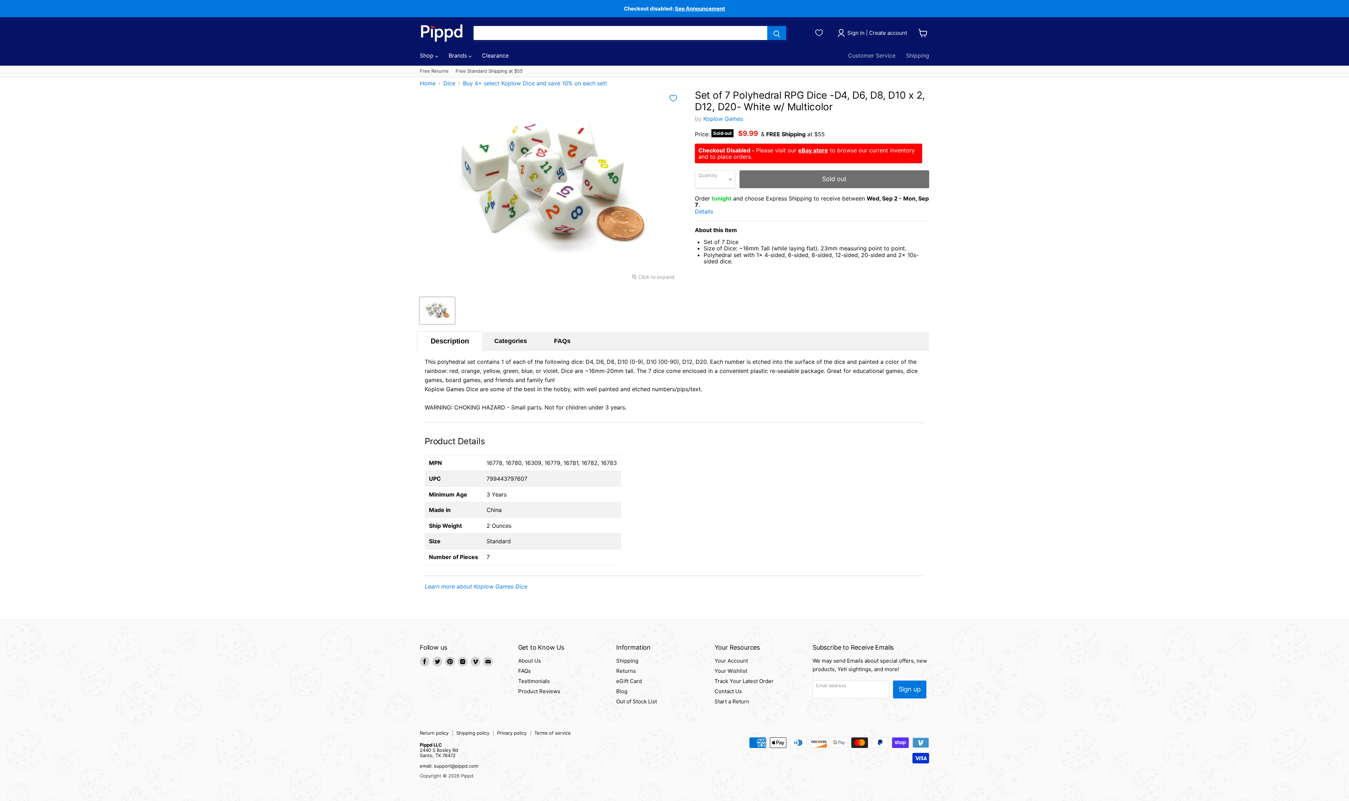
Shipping (917, 55)
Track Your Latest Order (744, 681)
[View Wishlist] (820, 32)
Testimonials (534, 681)
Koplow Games (723, 118)
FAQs (562, 340)
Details (712, 211)
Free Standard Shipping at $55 (489, 71)
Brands (459, 55)
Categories (510, 340)
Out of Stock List (636, 701)
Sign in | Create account (877, 32)
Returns (626, 671)
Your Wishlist (731, 671)
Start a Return (732, 701)
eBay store (813, 150)
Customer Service (871, 55)
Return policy (434, 733)
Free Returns (434, 71)
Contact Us (728, 691)
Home (428, 83)
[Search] (776, 33)
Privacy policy (512, 733)
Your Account (731, 660)
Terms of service (552, 733)
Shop (427, 55)
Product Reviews (539, 691)
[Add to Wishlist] (673, 98)
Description (450, 341)
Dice (449, 83)
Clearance (495, 55)
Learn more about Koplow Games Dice (476, 586)
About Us (529, 660)
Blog (621, 691)
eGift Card (629, 681)
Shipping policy (472, 733)
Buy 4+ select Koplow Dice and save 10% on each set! (535, 83)
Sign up (910, 689)
